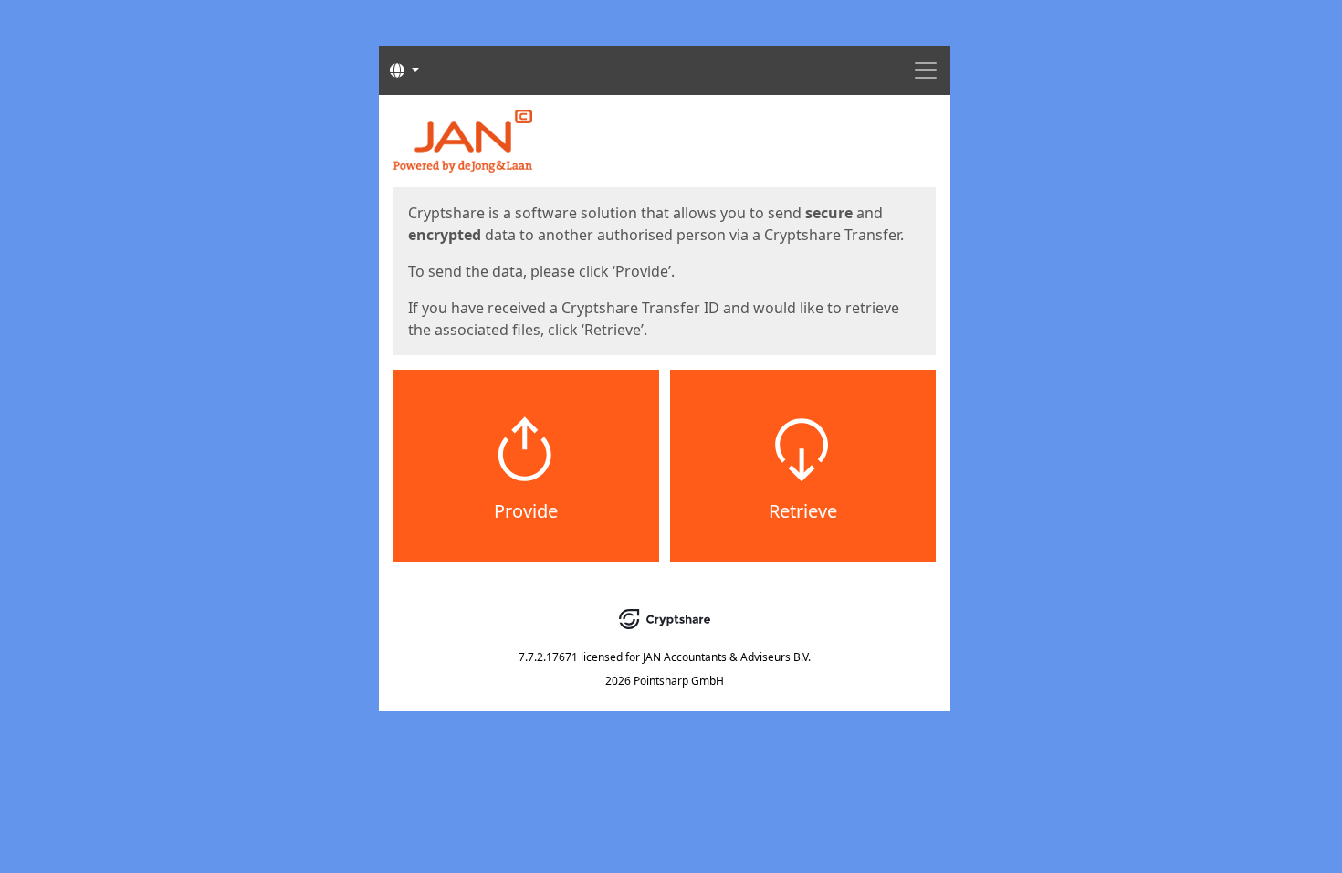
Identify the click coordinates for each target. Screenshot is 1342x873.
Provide (526, 511)
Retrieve (803, 511)
